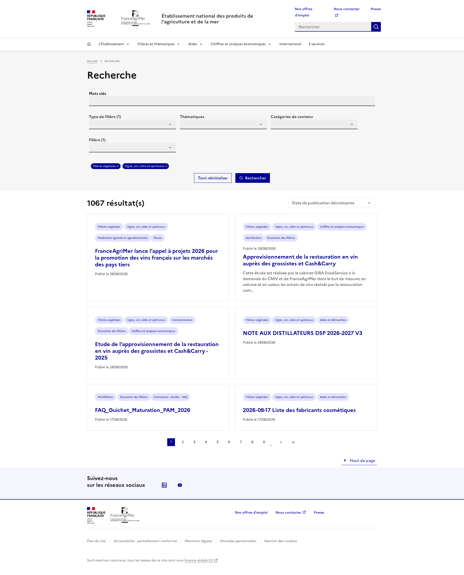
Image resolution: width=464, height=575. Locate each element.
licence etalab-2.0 (198, 560)
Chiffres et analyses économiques (238, 44)
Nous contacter (288, 512)
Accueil (89, 44)
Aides (192, 44)
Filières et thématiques (156, 44)
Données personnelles (238, 541)
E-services (317, 44)
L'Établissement (111, 44)
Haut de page (362, 460)
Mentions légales (198, 541)
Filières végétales (104, 166)
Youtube (180, 485)
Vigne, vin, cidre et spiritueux (144, 166)
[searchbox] (95, 125)
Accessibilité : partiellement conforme (145, 541)
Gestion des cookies (280, 541)
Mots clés (97, 93)
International (290, 44)
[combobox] (132, 124)
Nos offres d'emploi (251, 512)
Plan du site (96, 541)
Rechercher (376, 27)
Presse (376, 9)
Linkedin (164, 485)
